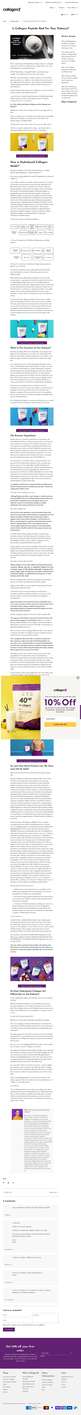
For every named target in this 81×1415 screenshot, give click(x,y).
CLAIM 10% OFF (60, 724)
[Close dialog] (78, 678)
